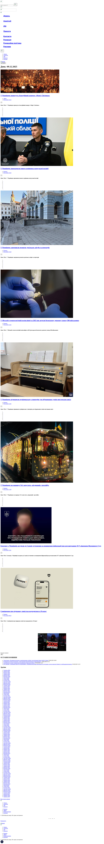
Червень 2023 (6, 718)
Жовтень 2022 (6, 729)
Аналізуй (7, 21)
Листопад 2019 (7, 773)
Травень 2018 (6, 796)
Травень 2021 (6, 750)
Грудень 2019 (6, 772)
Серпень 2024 (6, 700)
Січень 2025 (6, 694)
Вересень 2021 (6, 745)
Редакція (7, 40)
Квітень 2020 (6, 767)
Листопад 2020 (7, 758)
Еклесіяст (71, 33)
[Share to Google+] (3, 110)
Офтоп (25, 18)
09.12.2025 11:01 (7, 550)
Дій (4, 26)
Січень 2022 (6, 740)
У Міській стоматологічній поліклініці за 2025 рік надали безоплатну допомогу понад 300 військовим (40, 320)
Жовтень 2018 (6, 790)
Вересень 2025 (6, 684)
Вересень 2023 (6, 715)
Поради (24, 28)
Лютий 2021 (6, 754)
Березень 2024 (6, 707)
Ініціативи (18, 28)
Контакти (7, 36)
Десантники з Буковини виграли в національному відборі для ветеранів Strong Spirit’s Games (25, 660)
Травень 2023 (6, 720)
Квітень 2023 (6, 721)
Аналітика (8, 23)
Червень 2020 (6, 764)
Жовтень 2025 (6, 683)
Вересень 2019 (6, 776)
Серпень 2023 (6, 716)
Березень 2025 (6, 692)
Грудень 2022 (6, 726)
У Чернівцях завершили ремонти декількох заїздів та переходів (25, 247)
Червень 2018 (6, 795)
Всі (1, 654)
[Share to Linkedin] (3, 114)
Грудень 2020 (6, 757)
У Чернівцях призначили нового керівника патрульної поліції (24, 168)
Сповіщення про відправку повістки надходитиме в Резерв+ (24, 611)
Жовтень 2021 (6, 744)
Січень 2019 (6, 786)
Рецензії (13, 28)
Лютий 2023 (6, 723)
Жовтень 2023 (6, 713)
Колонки (23, 23)
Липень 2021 (6, 748)
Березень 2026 (6, 676)
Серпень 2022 (6, 731)
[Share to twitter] (3, 109)
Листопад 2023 (7, 712)
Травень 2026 (6, 674)
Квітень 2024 (6, 706)
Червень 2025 (6, 688)
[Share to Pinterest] (3, 113)
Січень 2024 (6, 709)
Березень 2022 (6, 738)
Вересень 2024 (6, 699)
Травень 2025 (6, 689)
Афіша (7, 28)
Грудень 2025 (6, 680)
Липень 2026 (6, 671)
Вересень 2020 (6, 761)
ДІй (4, 56)
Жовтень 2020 (6, 759)
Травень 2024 (6, 704)
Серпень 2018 (6, 792)
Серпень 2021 (6, 746)
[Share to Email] (3, 115)
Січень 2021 (6, 755)
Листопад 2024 (7, 697)
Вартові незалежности (56, 33)
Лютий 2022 (6, 739)
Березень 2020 (6, 768)
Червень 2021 (6, 749)
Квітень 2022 (6, 736)
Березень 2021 (6, 753)
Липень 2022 (6, 732)
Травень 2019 (6, 781)
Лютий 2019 (6, 785)
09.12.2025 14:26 (7, 324)
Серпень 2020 (6, 762)
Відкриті (17, 33)
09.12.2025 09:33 (7, 615)
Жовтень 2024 (6, 698)
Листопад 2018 (7, 789)
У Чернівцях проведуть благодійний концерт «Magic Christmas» (25, 95)
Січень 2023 (6, 725)
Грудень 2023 (6, 711)
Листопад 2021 (7, 743)
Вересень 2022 (6, 730)
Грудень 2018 (6, 787)
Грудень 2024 (6, 695)
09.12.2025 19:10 (7, 99)
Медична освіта (24, 33)
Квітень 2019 (6, 782)
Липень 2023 (6, 717)
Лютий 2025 (6, 693)
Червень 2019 (6, 780)
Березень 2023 (6, 722)
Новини (8, 18)
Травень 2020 (6, 766)
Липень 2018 (6, 794)
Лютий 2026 (6, 678)
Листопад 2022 (7, 727)
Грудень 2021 (6, 741)
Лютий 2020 (6, 769)
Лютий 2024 (6, 708)
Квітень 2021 (6, 752)
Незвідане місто (10, 33)
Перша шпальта (7, 811)
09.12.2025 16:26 (7, 172)
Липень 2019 (6, 778)
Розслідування (16, 23)
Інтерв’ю (14, 18)
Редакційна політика (12, 43)
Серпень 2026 (6, 670)
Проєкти (7, 31)
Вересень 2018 (6, 791)
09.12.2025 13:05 (7, 403)
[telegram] (56, 818)
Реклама (34, 28)
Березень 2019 (6, 783)
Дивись (6, 16)
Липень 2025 (6, 686)
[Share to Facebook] (3, 108)
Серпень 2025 (6, 685)
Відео (29, 18)
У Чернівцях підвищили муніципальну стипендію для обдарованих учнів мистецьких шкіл (36, 399)
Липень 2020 (6, 763)
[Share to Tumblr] (3, 111)
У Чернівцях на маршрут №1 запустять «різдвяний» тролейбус (25, 485)
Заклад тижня (33, 33)
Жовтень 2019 (6, 775)
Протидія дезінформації (43, 33)
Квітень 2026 (6, 675)
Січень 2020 (6, 771)
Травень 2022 (6, 735)
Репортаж (19, 18)
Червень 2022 (6, 734)
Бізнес (29, 28)
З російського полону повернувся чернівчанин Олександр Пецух (19, 663)
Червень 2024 (6, 703)
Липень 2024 (6, 702)
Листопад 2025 (7, 681)
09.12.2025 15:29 (7, 251)
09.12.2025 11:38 (7, 489)
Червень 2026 (6, 672)
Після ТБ (65, 33)
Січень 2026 (6, 679)
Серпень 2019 (6, 777)
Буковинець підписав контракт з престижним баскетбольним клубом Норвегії (22, 661)
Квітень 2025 (6, 690)
